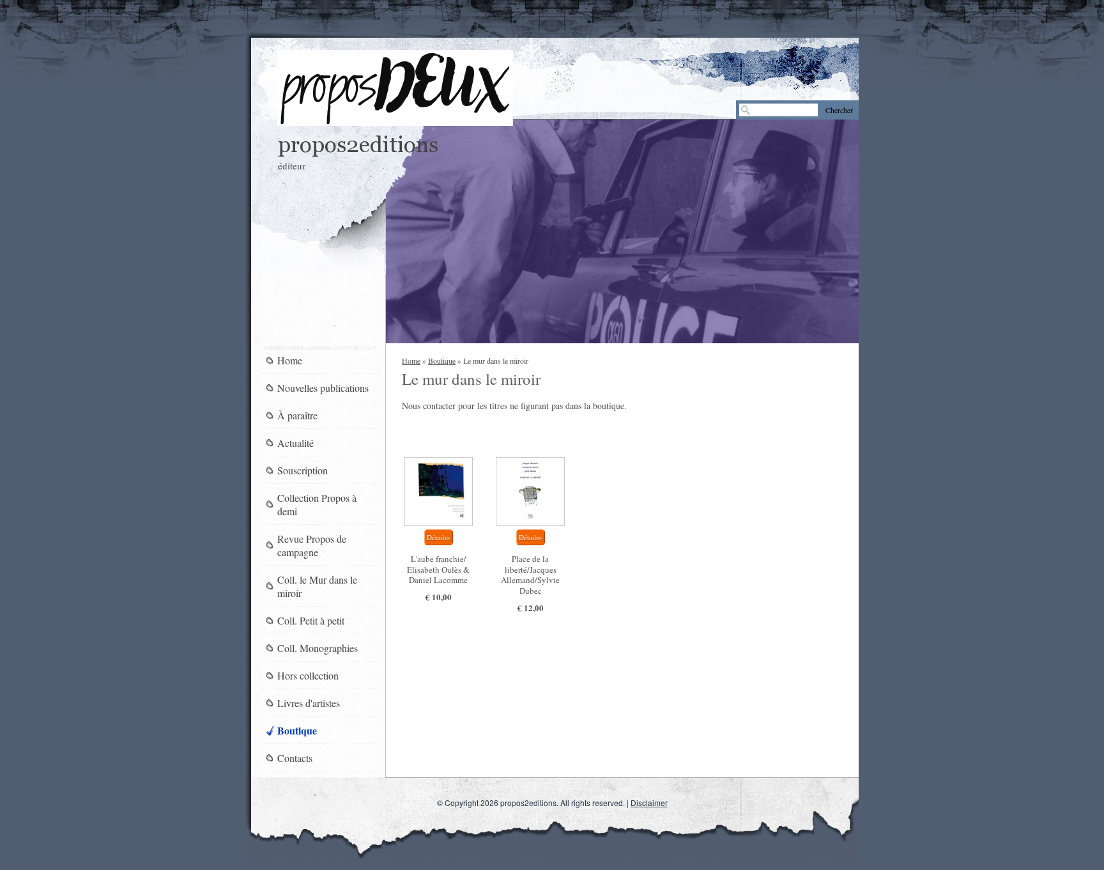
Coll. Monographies (317, 648)
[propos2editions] (395, 88)
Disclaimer (649, 802)
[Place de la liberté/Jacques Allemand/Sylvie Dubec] (530, 491)
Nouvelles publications (323, 387)
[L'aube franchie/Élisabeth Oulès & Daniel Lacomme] (438, 491)
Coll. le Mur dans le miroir (317, 586)
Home (411, 360)
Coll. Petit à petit (310, 620)
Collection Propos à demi (316, 504)
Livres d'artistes (308, 703)
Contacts (294, 758)
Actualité (295, 442)
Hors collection (308, 675)
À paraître (297, 415)
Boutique (442, 360)
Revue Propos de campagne (311, 545)
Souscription (302, 470)
